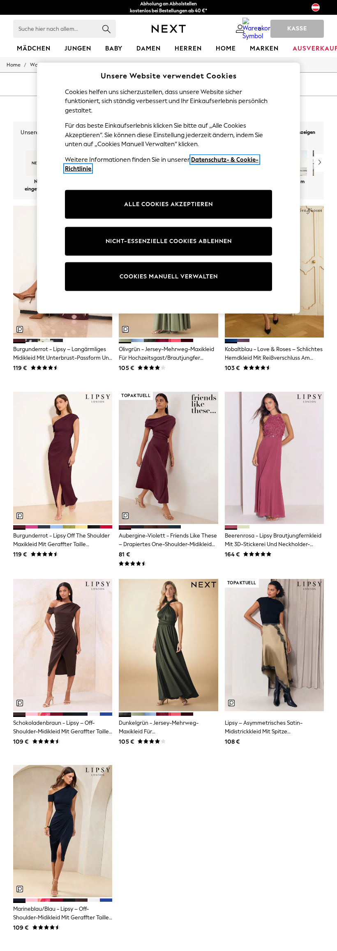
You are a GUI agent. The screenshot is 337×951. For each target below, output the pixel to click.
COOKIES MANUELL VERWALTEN (169, 276)
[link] (240, 29)
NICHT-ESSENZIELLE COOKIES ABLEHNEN (169, 241)
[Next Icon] (169, 29)
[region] (168, 187)
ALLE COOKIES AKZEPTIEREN (168, 204)
